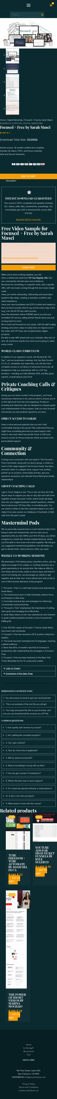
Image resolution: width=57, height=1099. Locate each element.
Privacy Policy (28, 1084)
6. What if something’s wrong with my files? (25, 765)
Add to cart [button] (14, 880)
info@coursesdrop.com (35, 1077)
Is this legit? (28, 1048)
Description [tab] (11, 181)
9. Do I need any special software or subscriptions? (29, 788)
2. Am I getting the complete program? (23, 735)
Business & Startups (11, 123)
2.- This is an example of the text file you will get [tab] (25, 704)
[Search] (42, 15)
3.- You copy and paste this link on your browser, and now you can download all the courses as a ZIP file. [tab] (27, 712)
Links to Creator (13, 668)
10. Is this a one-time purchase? (20, 796)
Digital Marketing (14, 120)
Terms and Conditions (28, 1087)
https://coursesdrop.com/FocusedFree (20, 258)
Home (3, 120)
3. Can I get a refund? (15, 743)
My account (28, 1051)
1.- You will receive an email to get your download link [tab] (27, 698)
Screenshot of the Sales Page (19, 673)
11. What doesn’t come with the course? (23, 803)
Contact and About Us (28, 1090)
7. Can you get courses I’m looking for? (23, 773)
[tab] (28, 728)
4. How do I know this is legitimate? (22, 750)
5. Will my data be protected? (19, 758)
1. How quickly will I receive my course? (23, 727)
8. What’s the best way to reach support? (24, 781)
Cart (28, 1055)
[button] (28, 668)
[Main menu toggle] (28, 5)
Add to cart (28, 176)
